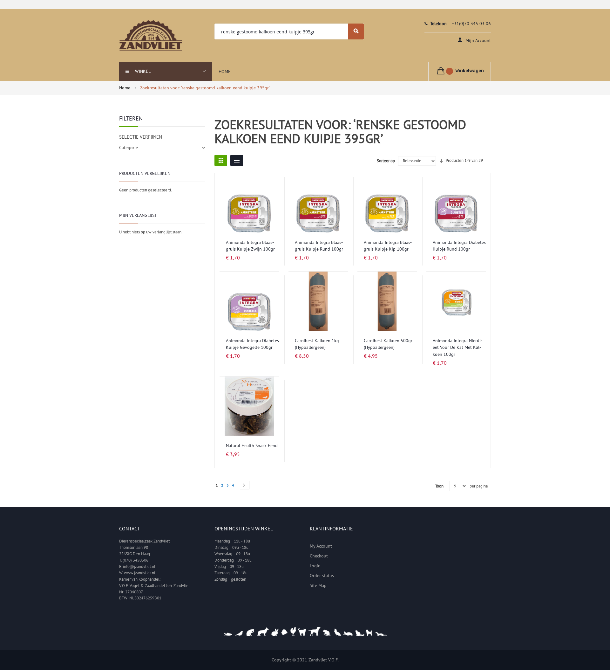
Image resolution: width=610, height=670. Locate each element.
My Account (321, 546)
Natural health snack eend (252, 445)
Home (125, 88)
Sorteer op (386, 160)
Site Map (318, 585)
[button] (272, 185)
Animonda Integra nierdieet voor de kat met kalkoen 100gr (457, 347)
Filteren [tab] (131, 118)
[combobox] (289, 31)
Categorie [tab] (128, 147)
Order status (322, 575)
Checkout (319, 556)
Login (315, 566)
